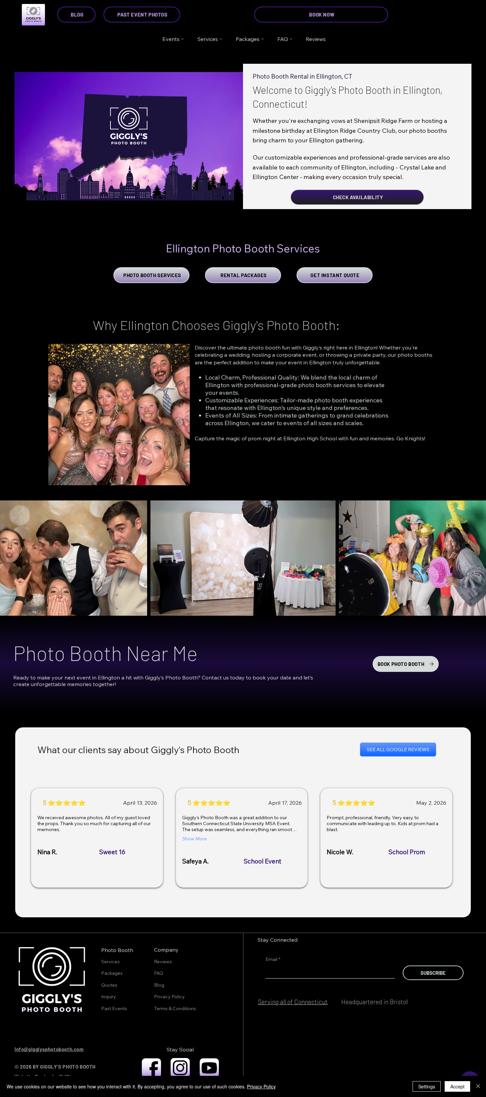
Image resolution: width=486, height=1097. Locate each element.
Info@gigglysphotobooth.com (49, 1049)
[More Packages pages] (262, 39)
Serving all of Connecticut (293, 1002)
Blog (159, 985)
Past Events (114, 1008)
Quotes (109, 985)
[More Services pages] (221, 39)
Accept (457, 1086)
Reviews (163, 962)
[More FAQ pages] (291, 39)
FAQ (158, 973)
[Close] (478, 1086)
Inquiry (108, 997)
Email (272, 959)
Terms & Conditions (175, 1008)
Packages (112, 973)
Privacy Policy (169, 997)
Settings (426, 1086)
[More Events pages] (182, 39)
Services (110, 962)
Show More (194, 839)
